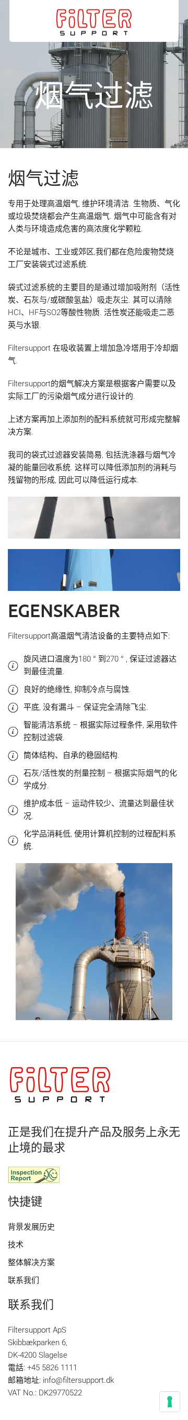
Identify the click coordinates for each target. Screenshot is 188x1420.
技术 (16, 1244)
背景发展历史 (31, 1227)
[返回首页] (94, 21)
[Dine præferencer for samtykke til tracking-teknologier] (170, 1402)
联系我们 (23, 1280)
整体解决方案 (31, 1262)
